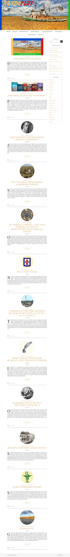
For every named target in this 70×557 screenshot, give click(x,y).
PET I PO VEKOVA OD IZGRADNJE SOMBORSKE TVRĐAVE (27, 183)
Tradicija (50, 112)
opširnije (27, 74)
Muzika (50, 96)
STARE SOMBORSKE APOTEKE (27, 486)
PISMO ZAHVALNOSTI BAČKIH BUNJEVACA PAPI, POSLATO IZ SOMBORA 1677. (27, 360)
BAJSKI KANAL (27, 528)
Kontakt (40, 34)
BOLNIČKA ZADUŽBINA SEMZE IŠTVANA (27, 447)
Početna (8, 31)
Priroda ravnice (51, 105)
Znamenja (50, 121)
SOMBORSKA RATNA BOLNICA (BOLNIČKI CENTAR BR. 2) (27, 403)
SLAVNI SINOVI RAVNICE (47, 31)
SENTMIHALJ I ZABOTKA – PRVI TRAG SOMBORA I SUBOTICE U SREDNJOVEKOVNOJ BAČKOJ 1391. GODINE (27, 228)
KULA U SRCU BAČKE (27, 271)
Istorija (22, 135)
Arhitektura (51, 79)
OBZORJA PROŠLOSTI (35, 31)
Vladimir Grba (15, 555)
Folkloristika (51, 84)
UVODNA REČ (14, 31)
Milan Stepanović (12, 78)
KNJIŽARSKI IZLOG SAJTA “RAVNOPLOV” (27, 95)
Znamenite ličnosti (52, 119)
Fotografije (51, 86)
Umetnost (50, 114)
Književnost (31, 93)
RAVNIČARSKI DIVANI (23, 31)
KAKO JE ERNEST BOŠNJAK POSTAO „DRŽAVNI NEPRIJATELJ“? (27, 138)
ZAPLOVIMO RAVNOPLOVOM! (27, 58)
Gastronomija (51, 89)
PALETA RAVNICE (58, 31)
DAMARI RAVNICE (31, 34)
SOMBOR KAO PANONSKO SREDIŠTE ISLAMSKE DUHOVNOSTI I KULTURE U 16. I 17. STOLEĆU (27, 313)
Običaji (50, 98)
